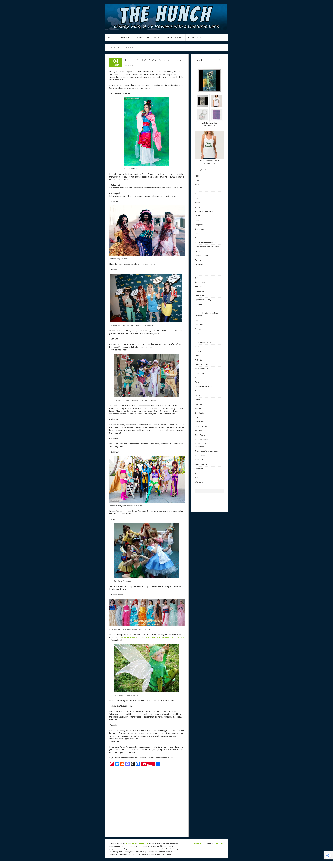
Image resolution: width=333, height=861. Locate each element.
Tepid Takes (200, 435)
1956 (197, 180)
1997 (197, 198)
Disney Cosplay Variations (153, 60)
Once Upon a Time (202, 369)
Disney (198, 251)
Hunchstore (210, 125)
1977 (197, 185)
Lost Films (199, 324)
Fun (196, 273)
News (197, 355)
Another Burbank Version (205, 211)
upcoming (199, 468)
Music (197, 346)
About (111, 37)
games (197, 277)
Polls (197, 382)
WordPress (219, 843)
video (197, 473)
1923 (197, 176)
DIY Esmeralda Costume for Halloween (139, 37)
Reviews (198, 404)
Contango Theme (197, 843)
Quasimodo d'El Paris (203, 386)
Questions (199, 391)
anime (197, 207)
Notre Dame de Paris (203, 364)
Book (197, 220)
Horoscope (199, 291)
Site (196, 417)
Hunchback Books (174, 37)
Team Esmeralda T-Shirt (209, 160)
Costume (198, 238)
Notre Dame (200, 360)
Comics (198, 233)
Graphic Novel (200, 282)
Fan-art (198, 260)
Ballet (197, 216)
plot (196, 377)
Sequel (198, 408)
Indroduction (200, 304)
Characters (199, 229)
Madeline (199, 329)
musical (198, 351)
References (199, 399)
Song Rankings (201, 426)
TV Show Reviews (202, 460)
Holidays (198, 286)
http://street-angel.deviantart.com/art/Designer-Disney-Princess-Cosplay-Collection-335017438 (151, 637)
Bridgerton (199, 224)
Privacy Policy (195, 37)
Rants (197, 395)
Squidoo (198, 430)
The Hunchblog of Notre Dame (136, 843)
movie (197, 338)
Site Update (199, 422)
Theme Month (200, 455)
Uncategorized (201, 464)
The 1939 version (202, 439)
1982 (197, 189)
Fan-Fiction (199, 264)
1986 (197, 193)
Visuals (198, 477)
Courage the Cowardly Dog (205, 242)
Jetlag (197, 308)
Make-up (198, 333)
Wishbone (199, 482)
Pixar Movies (200, 373)
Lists (197, 320)
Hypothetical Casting (203, 300)
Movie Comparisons (203, 342)
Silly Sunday (200, 413)
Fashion (198, 269)
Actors (197, 202)
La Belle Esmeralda (209, 123)
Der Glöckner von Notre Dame (207, 246)
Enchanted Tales (201, 255)
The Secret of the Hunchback (206, 451)
